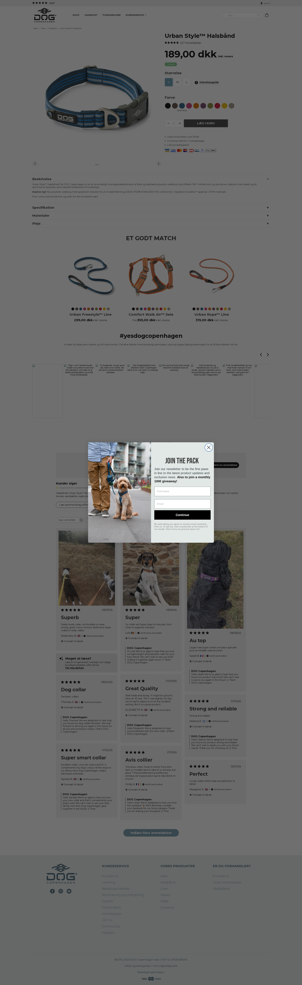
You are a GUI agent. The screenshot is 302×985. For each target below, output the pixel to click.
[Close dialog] (209, 447)
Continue (182, 515)
